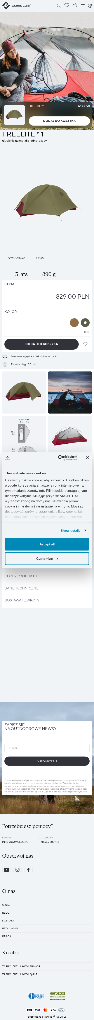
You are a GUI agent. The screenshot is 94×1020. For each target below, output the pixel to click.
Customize (44, 558)
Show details (70, 530)
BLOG (6, 912)
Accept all (47, 544)
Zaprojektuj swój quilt (19, 974)
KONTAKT (8, 920)
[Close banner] (87, 457)
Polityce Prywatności (37, 788)
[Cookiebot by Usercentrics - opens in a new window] (58, 458)
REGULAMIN (10, 928)
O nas (6, 905)
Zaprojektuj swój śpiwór (21, 966)
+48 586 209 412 (49, 842)
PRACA (6, 936)
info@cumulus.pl (15, 842)
